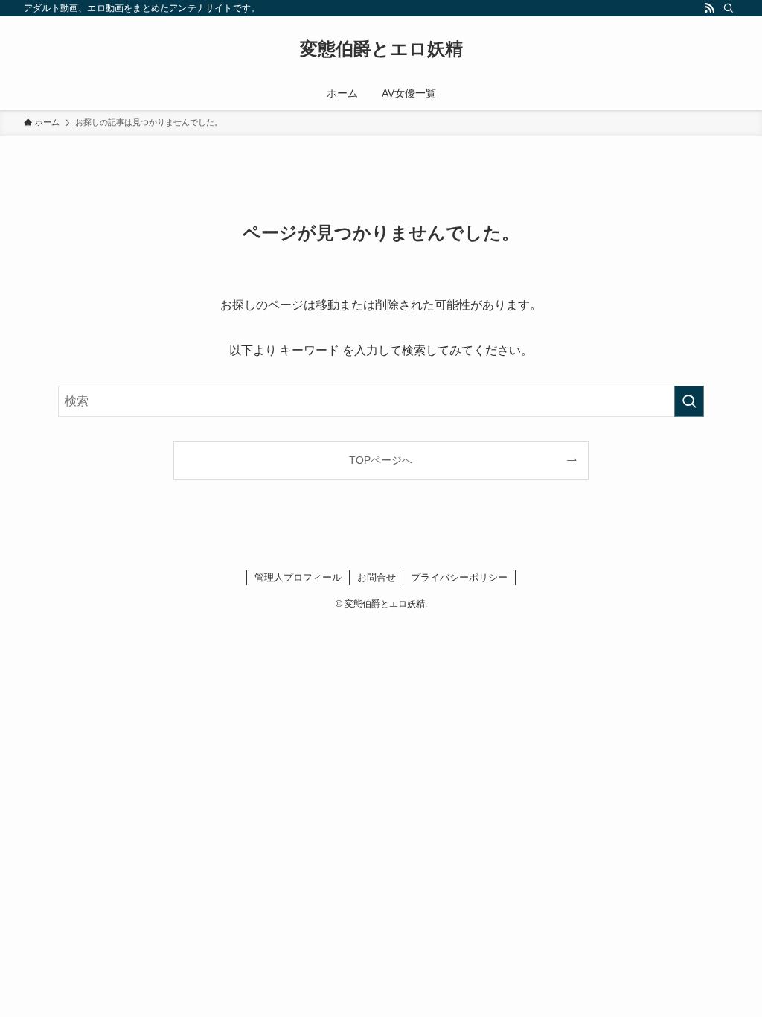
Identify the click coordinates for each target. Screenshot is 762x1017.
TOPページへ (380, 460)
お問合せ (376, 577)
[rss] (709, 8)
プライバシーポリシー (459, 577)
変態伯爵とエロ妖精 (381, 49)
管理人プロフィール (298, 577)
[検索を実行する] (689, 401)
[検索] (728, 8)
